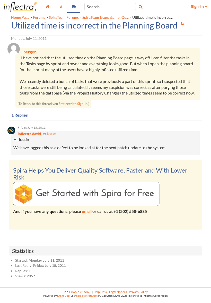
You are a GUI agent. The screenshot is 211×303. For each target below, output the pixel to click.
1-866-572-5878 (79, 292)
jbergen (52, 133)
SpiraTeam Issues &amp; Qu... (105, 17)
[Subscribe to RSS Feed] (182, 24)
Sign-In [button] (198, 6)
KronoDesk (63, 295)
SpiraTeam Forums (64, 17)
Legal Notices (118, 292)
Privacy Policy (138, 292)
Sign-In (82, 104)
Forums (39, 17)
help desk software (87, 295)
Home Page (20, 17)
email (87, 211)
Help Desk (100, 292)
